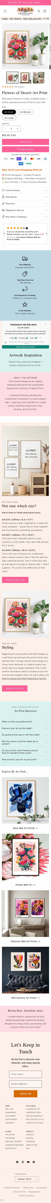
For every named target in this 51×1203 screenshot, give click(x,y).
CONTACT (30, 1135)
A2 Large (9, 118)
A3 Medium (25, 112)
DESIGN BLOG (11, 1148)
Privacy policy (41, 1188)
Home (5, 19)
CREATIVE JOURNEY (13, 1141)
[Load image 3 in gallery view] (38, 78)
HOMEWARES (10, 1112)
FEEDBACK (30, 1141)
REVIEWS (29, 1138)
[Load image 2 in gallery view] (25, 78)
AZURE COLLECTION (34, 1123)
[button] (5, 11)
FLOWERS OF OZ (33, 1109)
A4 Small (9, 112)
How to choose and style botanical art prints (24, 678)
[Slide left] (3, 78)
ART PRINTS (15, 19)
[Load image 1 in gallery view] (12, 78)
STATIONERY (10, 1116)
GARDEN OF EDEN (33, 1112)
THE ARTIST (10, 1135)
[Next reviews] (47, 233)
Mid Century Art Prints (23, 998)
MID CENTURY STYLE (35, 1119)
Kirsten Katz (15, 1188)
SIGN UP (25, 1093)
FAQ (27, 1148)
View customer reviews (25, 347)
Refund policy (28, 1188)
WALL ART (9, 1109)
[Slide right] (48, 78)
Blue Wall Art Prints (24, 828)
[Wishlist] (1, 1200)
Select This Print (15, 688)
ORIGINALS (9, 1123)
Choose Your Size (15, 580)
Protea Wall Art (24, 885)
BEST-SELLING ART (32, 19)
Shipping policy (34, 1192)
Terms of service (19, 1192)
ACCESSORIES (11, 1119)
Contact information (26, 1196)
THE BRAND (10, 1138)
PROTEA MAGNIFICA (34, 1116)
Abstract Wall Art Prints (24, 941)
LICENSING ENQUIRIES (14, 1145)
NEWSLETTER (31, 1145)
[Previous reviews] (4, 233)
